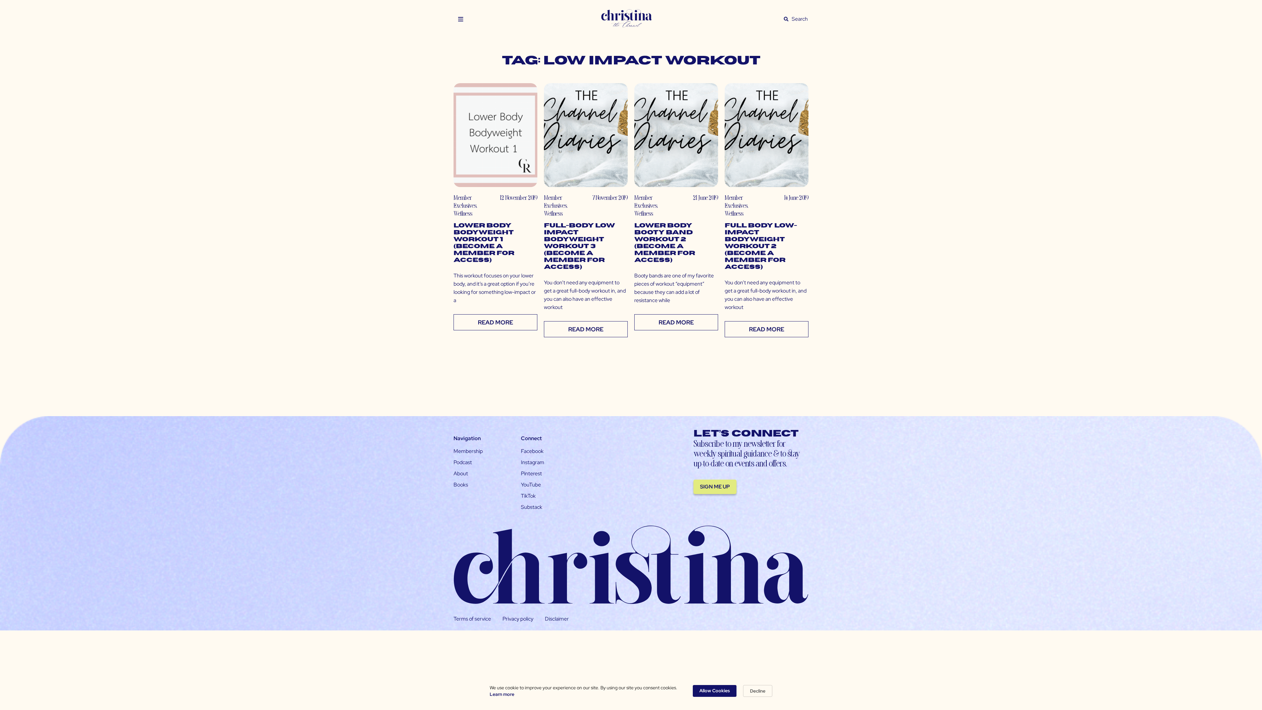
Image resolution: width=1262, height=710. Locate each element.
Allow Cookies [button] (714, 691)
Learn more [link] (502, 694)
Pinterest (531, 473)
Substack (531, 507)
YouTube (531, 484)
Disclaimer (557, 618)
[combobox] (799, 19)
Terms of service (472, 618)
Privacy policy (517, 618)
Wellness (463, 213)
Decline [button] (757, 691)
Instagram (532, 462)
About (461, 473)
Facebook (532, 451)
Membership (468, 451)
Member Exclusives (465, 201)
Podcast (463, 462)
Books (461, 484)
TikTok (528, 495)
